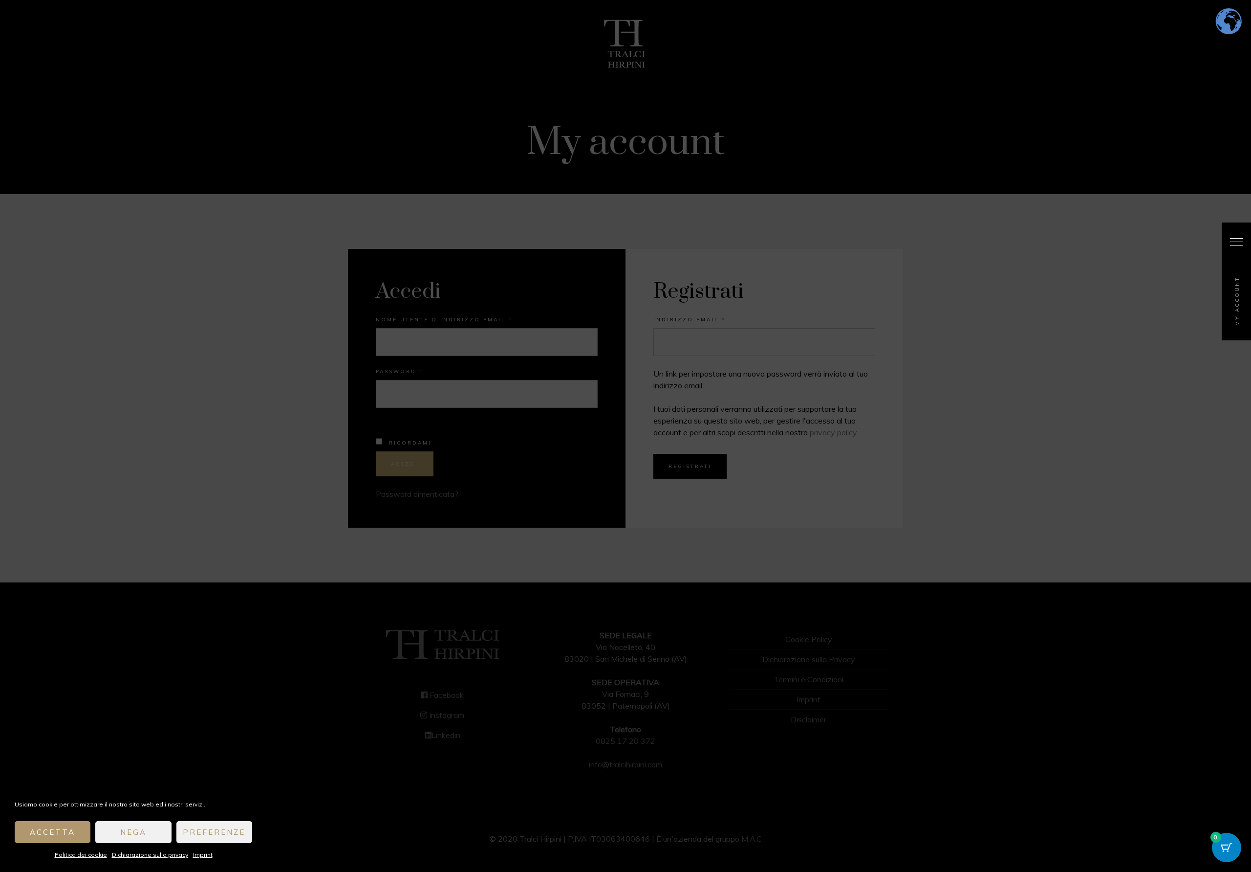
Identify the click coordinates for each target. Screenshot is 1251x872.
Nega (133, 832)
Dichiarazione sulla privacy (150, 854)
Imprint (203, 854)
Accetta (52, 832)
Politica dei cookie (81, 854)
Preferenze (214, 832)
